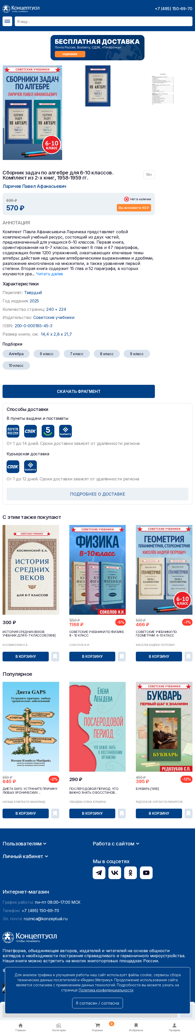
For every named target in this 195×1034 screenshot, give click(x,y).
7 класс (77, 353)
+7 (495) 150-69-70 (173, 8)
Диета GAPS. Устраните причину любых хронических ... (30, 790)
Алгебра (16, 353)
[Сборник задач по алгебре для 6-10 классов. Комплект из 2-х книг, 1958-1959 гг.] (32, 112)
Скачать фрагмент (78, 391)
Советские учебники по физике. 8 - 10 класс (97, 633)
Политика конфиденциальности (106, 990)
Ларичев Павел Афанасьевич (34, 186)
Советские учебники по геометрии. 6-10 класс (156, 633)
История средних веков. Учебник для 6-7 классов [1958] (29, 633)
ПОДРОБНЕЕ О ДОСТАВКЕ (97, 494)
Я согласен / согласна (97, 1003)
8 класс (106, 353)
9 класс (136, 353)
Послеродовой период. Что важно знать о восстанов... (94, 790)
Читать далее (49, 273)
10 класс (16, 365)
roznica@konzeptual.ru (45, 918)
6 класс (46, 353)
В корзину (25, 656)
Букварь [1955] (147, 789)
